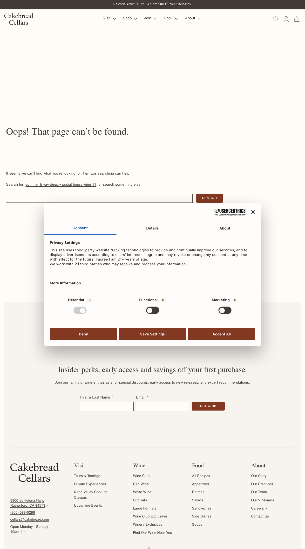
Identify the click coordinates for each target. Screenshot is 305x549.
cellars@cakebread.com (29, 520)
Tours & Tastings (87, 476)
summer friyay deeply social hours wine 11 (61, 185)
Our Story (258, 476)
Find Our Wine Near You (152, 533)
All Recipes (201, 476)
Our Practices (262, 484)
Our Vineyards (262, 500)
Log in (286, 19)
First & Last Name (95, 398)
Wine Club (141, 476)
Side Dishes (201, 516)
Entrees (198, 492)
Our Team (259, 492)
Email (140, 398)
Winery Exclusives (147, 525)
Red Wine (141, 484)
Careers (259, 508)
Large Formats (144, 508)
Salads (197, 500)
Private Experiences (90, 484)
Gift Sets (140, 500)
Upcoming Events (88, 506)
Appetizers (200, 484)
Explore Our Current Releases (168, 4)
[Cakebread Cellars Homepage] (18, 19)
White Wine (142, 492)
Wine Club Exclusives (150, 516)
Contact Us (260, 516)
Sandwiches (201, 508)
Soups (197, 525)
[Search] (275, 19)
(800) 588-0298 (22, 513)
